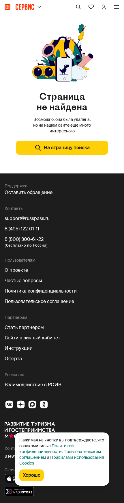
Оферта (13, 359)
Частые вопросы (23, 281)
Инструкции (19, 348)
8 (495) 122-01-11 (22, 229)
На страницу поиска (67, 148)
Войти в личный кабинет (32, 338)
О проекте (16, 270)
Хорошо (31, 475)
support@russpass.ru (27, 218)
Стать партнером (24, 327)
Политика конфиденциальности (41, 291)
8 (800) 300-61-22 (24, 239)
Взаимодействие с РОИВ (33, 385)
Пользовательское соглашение (39, 301)
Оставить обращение (28, 192)
